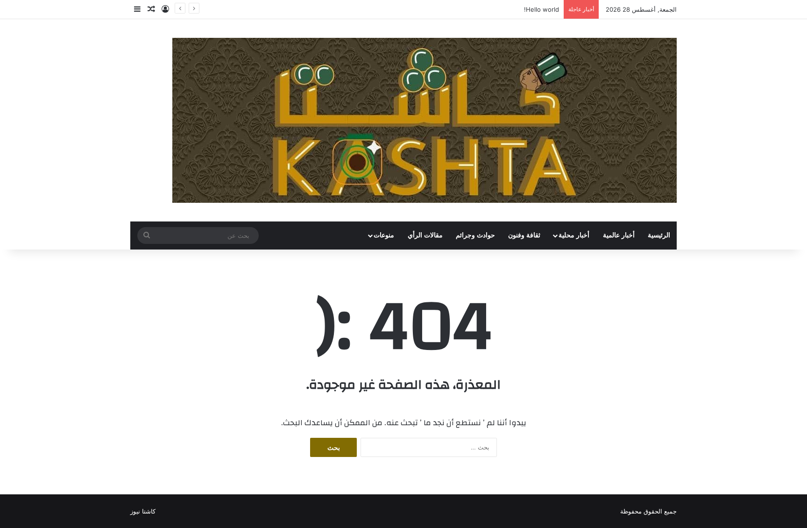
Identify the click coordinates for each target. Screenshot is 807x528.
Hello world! (541, 9)
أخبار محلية (574, 235)
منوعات (384, 235)
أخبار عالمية (619, 235)
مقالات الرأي (425, 235)
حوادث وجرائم (475, 235)
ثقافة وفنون (524, 235)
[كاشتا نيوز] (424, 120)
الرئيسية (659, 235)
